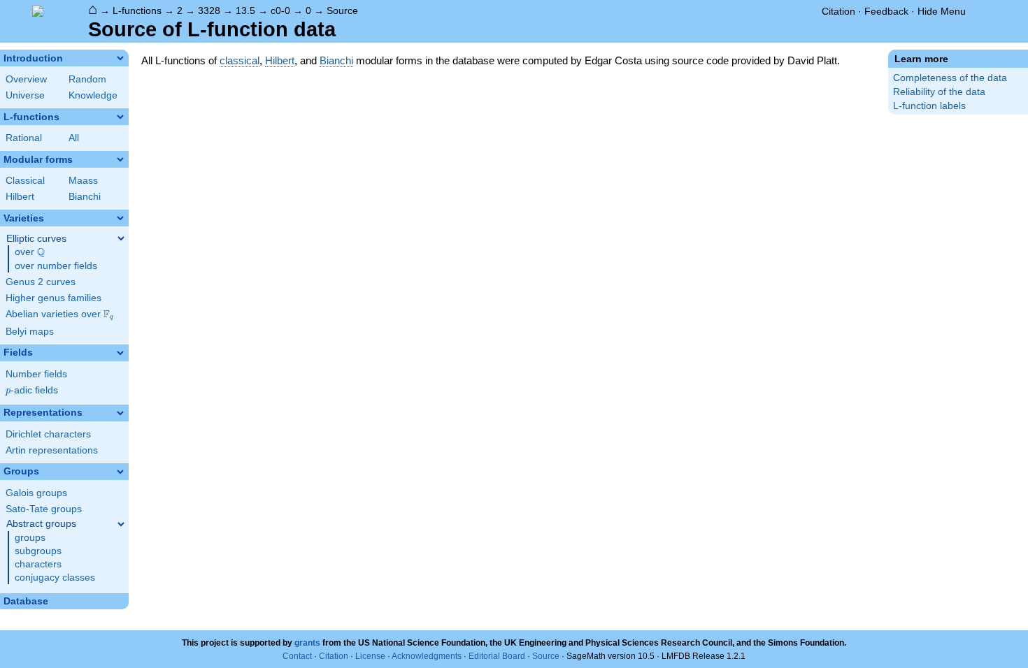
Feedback (886, 11)
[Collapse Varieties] (120, 218)
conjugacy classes (55, 577)
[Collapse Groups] (120, 471)
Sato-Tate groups (44, 509)
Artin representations (52, 450)
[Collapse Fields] (120, 352)
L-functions (137, 10)
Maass (83, 180)
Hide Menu (942, 11)
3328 (209, 10)
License (370, 656)
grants (307, 643)
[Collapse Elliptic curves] (121, 238)
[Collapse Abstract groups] (121, 524)
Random (87, 79)
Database (25, 601)
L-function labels (929, 106)
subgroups (38, 551)
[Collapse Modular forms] (120, 159)
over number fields (56, 266)
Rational (24, 138)
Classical (25, 180)
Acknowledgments (427, 656)
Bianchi (85, 196)
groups (30, 537)
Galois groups (36, 493)
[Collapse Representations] (120, 413)
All (74, 138)
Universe (25, 95)
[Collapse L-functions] (120, 116)
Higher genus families (53, 298)
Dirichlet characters (48, 434)
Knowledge (93, 95)
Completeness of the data (950, 78)
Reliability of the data (939, 92)
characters (38, 564)
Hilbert (20, 196)
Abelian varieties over (59, 314)
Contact (297, 656)
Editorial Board (497, 656)
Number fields (36, 374)
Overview (26, 79)
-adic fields (32, 390)
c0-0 (280, 10)
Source (342, 10)
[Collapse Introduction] (120, 58)
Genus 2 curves (41, 282)
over (30, 252)
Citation (838, 11)
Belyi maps (30, 331)
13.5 (245, 10)
